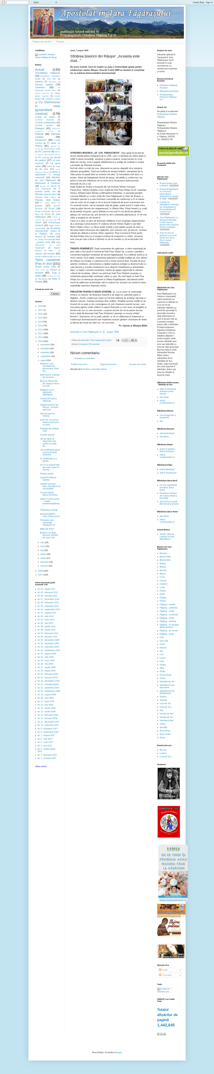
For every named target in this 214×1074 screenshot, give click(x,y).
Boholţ (163, 563)
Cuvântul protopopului (45, 122)
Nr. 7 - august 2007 (46, 735)
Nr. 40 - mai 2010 (45, 623)
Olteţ (162, 668)
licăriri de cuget (53, 166)
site (161, 421)
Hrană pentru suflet (52, 149)
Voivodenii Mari (167, 720)
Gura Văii (164, 641)
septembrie (45, 356)
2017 (40, 310)
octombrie (45, 352)
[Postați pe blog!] (126, 340)
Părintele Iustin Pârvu (45, 197)
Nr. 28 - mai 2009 (45, 664)
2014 (40, 322)
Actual (39, 69)
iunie (42, 546)
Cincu (162, 577)
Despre (60, 41)
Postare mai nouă (79, 364)
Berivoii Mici (165, 560)
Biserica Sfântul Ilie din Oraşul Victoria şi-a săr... (49, 383)
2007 (40, 575)
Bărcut (163, 574)
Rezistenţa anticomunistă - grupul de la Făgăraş (47, 231)
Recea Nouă (165, 675)
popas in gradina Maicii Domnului (167, 450)
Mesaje (43, 186)
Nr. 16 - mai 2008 (45, 705)
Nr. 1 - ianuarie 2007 (47, 758)
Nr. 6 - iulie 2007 (45, 739)
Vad (161, 710)
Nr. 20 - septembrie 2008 (49, 691)
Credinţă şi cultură (52, 99)
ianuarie (44, 566)
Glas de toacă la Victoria (47, 414)
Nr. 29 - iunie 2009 (46, 660)
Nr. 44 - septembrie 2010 (49, 609)
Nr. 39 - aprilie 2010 (47, 626)
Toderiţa (163, 700)
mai (42, 550)
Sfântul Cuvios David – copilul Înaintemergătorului (50, 502)
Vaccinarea (42, 279)
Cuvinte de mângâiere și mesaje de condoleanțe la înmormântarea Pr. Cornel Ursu (169, 207)
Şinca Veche (165, 734)
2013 (40, 325)
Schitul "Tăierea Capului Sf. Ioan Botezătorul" (167, 536)
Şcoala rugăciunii (42, 256)
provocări (49, 220)
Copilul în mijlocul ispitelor (48, 478)
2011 (40, 333)
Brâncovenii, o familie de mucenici (50, 376)
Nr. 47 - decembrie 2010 (49, 599)
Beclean (163, 553)
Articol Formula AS (168, 473)
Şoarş (162, 737)
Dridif (162, 594)
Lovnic (163, 658)
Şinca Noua (165, 731)
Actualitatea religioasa (47, 72)
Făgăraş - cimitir (167, 611)
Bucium (163, 570)
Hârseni (163, 648)
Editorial (39, 134)
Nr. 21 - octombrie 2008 (48, 688)
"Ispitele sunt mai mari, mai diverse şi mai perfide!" (50, 486)
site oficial (164, 397)
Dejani (163, 591)
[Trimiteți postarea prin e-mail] (117, 340)
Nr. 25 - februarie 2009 (48, 674)
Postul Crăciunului (42, 211)
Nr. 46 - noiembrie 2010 (48, 602)
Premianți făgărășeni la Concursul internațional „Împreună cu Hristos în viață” (169, 194)
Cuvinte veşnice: (47, 435)
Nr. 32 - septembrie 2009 (49, 650)
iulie (42, 542)
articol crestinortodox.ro (167, 401)
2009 (40, 341)
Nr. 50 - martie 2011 (46, 589)
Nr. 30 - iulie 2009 (46, 657)
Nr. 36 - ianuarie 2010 (47, 637)
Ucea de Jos (165, 703)
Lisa (162, 654)
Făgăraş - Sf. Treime (169, 631)
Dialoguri (39, 128)
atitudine (39, 81)
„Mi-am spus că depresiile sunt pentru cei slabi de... (48, 442)
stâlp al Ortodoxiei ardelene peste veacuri (168, 391)
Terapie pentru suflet (45, 267)
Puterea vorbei (47, 474)
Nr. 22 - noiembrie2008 (48, 684)
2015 (40, 318)
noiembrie (45, 348)
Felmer (163, 601)
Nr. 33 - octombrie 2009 (48, 647)
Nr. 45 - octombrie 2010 (48, 606)
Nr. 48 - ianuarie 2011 (47, 596)
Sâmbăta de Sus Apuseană (167, 686)
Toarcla (163, 696)
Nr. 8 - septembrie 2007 (48, 732)
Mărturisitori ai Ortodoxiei (47, 183)
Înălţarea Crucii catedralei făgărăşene (47, 392)
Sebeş (163, 678)
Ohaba (163, 665)
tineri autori (40, 270)
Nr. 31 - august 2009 (47, 654)
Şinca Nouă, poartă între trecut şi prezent (169, 502)
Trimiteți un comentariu (84, 358)
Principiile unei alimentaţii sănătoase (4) (47, 522)
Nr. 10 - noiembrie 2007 (48, 725)
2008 (40, 571)
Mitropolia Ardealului (169, 91)
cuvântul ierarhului (44, 120)
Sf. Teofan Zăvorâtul (43, 239)
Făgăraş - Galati (167, 618)
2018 (40, 306)
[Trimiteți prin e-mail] (123, 340)
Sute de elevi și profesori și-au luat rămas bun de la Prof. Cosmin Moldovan (168, 238)
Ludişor (163, 753)
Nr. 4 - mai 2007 (45, 746)
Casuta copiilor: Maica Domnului (49, 493)
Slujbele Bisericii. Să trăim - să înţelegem (47, 251)
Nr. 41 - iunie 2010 (46, 619)
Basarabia (53, 82)
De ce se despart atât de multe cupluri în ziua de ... (49, 467)
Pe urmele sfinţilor (48, 203)
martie (43, 558)
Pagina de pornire (41, 41)
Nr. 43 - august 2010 (47, 613)
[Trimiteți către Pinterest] (135, 340)
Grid (162, 637)
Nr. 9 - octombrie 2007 (48, 729)
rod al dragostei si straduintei (168, 416)
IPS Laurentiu (94, 344)
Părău (162, 671)
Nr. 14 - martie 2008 (47, 711)
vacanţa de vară (53, 276)
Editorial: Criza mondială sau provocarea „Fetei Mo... (49, 367)
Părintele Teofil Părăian (47, 200)
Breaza (163, 567)
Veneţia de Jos (166, 717)
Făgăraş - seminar (168, 621)
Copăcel (163, 584)
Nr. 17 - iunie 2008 (46, 701)
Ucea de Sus (165, 707)
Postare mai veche (137, 364)
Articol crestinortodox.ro (167, 456)
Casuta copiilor (44, 84)
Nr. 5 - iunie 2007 (45, 742)
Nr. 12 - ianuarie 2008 (47, 718)
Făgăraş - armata (167, 604)
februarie (44, 562)
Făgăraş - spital (167, 634)
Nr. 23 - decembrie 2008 (49, 681)
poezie (38, 205)
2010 (40, 337)
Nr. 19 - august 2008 (47, 694)
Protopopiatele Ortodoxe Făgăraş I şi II (168, 97)
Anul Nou (51, 79)
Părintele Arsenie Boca (46, 194)
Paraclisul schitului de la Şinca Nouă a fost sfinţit (168, 495)
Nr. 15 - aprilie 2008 (47, 708)
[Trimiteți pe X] (129, 340)
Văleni (163, 724)
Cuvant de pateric (45, 117)
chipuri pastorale (42, 93)
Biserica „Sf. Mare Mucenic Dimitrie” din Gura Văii (49, 535)
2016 (40, 314)
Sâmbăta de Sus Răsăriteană (167, 692)
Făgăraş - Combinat (169, 614)
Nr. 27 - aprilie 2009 (47, 667)
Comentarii (166, 975)
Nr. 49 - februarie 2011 (48, 592)
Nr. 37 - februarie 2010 (48, 633)
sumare (51, 253)
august (43, 360)
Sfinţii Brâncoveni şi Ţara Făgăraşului (47, 245)
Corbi (162, 587)
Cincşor (163, 580)
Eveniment (83, 344)
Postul (52, 208)
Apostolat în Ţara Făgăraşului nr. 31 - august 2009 (94, 332)
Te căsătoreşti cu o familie (48, 460)
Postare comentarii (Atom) (95, 369)
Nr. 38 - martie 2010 (47, 630)
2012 (40, 329)
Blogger (118, 1052)
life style (43, 169)
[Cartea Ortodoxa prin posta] (172, 280)
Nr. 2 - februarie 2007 (47, 755)
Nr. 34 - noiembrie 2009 (48, 643)
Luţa (162, 661)
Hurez (162, 644)
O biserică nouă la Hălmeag (48, 399)
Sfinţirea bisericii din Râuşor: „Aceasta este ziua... (49, 407)
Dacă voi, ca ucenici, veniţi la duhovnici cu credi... (49, 422)
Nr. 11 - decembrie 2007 (48, 722)
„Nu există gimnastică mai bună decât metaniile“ (50, 452)
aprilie (43, 554)
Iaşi (161, 651)
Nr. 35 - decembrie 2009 (49, 640)
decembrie (45, 344)
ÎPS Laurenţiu (43, 157)
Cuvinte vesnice (44, 125)
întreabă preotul (53, 154)
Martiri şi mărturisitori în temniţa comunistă (47, 175)
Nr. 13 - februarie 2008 (48, 715)
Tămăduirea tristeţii (49, 510)
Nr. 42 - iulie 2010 (46, 616)
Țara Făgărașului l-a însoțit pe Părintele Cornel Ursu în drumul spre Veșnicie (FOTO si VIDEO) (169, 222)
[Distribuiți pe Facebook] (132, 340)
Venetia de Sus (166, 713)
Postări (164, 970)
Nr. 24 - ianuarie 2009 (47, 677)
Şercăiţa (163, 727)
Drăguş (163, 597)
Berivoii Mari (165, 557)
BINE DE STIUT (47, 529)
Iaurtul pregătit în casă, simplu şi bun (50, 515)
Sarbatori (51, 236)
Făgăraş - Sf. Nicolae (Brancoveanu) (169, 626)
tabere (55, 256)
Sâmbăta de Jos (167, 681)
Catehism (40, 87)
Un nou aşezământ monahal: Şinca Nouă (168, 487)
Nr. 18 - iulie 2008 (46, 698)
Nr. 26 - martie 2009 (47, 671)
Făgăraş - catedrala (168, 608)
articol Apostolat (167, 433)
